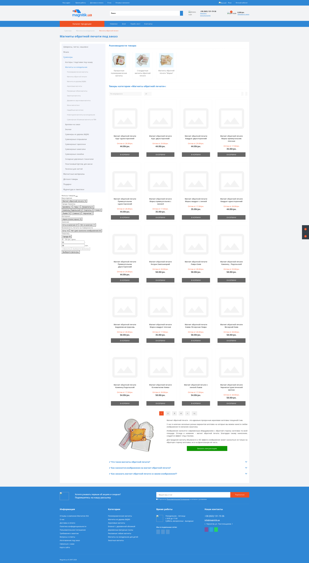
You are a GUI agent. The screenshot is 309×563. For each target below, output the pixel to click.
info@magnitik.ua (212, 520)
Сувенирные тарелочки (75, 144)
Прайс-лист (135, 24)
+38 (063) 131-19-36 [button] (214, 516)
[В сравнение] (138, 232)
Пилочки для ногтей (74, 169)
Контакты (148, 24)
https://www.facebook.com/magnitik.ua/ (158, 532)
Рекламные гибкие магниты (77, 91)
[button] (305, 235)
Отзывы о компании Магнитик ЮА (74, 516)
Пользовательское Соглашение (178, 499)
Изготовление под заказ (70, 540)
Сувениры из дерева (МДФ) (77, 134)
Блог (124, 24)
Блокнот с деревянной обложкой (121, 526)
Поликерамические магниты (77, 72)
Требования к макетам (69, 533)
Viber (206, 529)
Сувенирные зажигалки (75, 149)
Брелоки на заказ (72, 124)
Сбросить (66, 249)
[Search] (181, 13)
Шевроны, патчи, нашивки (75, 47)
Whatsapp (216, 529)
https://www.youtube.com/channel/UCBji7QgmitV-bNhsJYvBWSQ (163, 532)
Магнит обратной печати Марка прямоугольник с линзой (160, 201)
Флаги (66, 52)
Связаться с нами (67, 544)
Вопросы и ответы (67, 537)
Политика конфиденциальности (73, 526)
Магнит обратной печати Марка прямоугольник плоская (231, 138)
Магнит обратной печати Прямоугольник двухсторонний (125, 264)
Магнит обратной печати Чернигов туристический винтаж (231, 387)
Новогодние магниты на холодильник (81, 115)
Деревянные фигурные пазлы (120, 530)
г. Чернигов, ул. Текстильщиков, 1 (219, 524)
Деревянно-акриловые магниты (79, 100)
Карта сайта (65, 547)
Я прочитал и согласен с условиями (182, 499)
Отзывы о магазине (123, 3)
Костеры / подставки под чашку (79, 62)
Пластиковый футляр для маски (78, 164)
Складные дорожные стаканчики (79, 159)
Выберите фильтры (81, 249)
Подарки (67, 184)
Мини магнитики (73, 105)
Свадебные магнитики (75, 110)
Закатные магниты (74, 96)
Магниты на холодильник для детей (123, 537)
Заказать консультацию (205, 14)
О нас (109, 3)
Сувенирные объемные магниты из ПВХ (81, 119)
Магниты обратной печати (77, 77)
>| (194, 413)
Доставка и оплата (96, 3)
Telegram (211, 529)
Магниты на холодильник (85, 31)
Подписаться (239, 495)
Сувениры (68, 31)
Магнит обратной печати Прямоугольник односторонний (125, 201)
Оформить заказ (243, 14)
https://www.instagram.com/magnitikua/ (168, 532)
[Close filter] (76, 196)
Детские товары (70, 179)
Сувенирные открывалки (76, 139)
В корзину (125, 154)
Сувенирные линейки (74, 154)
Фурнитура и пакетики (73, 189)
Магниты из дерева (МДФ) (76, 81)
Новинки (113, 24)
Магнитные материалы (74, 174)
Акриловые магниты (74, 86)
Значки (68, 129)
